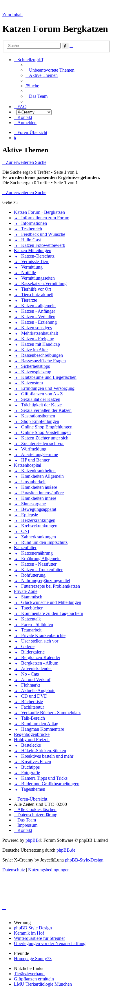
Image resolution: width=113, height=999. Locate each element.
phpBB (32, 840)
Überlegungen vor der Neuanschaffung (49, 943)
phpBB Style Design (33, 927)
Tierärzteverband (29, 973)
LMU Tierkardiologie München (43, 984)
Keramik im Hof (29, 933)
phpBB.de (66, 850)
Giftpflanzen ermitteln (34, 978)
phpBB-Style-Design (84, 859)
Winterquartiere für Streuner (39, 938)
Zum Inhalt (12, 14)
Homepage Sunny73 (33, 958)
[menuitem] (49, 70)
